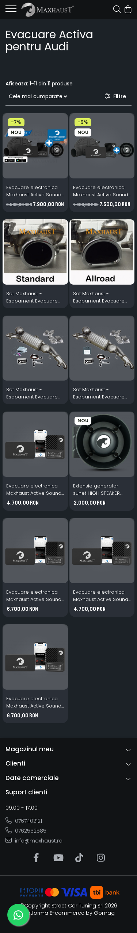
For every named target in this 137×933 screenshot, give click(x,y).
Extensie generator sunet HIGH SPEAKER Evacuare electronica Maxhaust (99, 489)
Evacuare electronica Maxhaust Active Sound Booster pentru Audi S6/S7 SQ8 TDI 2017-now (100, 596)
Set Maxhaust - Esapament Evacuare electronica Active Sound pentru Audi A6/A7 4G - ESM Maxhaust (32, 297)
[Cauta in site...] (117, 9)
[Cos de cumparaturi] (128, 9)
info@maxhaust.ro (38, 840)
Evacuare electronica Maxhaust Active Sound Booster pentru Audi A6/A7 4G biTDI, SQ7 (33, 489)
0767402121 (28, 821)
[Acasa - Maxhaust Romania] (47, 10)
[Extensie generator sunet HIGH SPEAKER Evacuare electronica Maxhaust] (102, 444)
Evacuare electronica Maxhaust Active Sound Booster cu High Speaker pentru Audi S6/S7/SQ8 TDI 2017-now (33, 702)
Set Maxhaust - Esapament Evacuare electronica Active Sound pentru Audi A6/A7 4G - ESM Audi (99, 297)
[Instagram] (101, 858)
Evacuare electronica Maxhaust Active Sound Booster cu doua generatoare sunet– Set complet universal (35, 191)
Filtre (118, 96)
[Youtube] (58, 858)
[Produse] (10, 10)
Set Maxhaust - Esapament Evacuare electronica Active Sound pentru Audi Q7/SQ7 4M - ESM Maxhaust (32, 393)
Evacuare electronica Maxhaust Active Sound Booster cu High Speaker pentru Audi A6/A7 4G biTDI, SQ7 (33, 596)
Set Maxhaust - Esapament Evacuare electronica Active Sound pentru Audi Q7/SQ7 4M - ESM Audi (99, 393)
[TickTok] (79, 858)
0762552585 (30, 830)
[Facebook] (36, 858)
